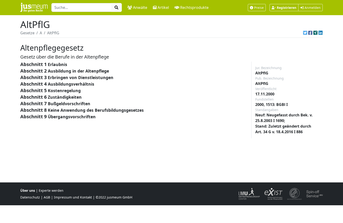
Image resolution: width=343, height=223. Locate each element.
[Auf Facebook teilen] (310, 33)
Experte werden (51, 190)
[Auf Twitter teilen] (305, 33)
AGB (47, 197)
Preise (259, 7)
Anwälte (140, 7)
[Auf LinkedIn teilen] (320, 33)
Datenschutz (30, 197)
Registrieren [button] (286, 7)
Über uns (27, 190)
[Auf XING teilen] (315, 33)
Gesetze (27, 32)
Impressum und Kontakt (73, 197)
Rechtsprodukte (194, 7)
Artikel (163, 7)
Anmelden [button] (312, 7)
